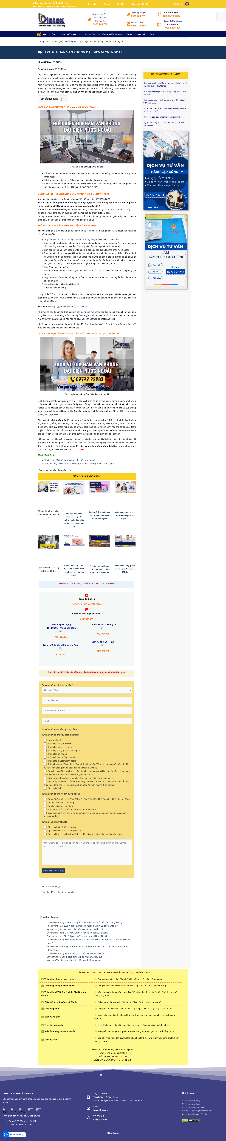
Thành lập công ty (50, 34)
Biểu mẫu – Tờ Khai (140, 4)
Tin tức (107, 4)
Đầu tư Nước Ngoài (68, 34)
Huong (50, 926)
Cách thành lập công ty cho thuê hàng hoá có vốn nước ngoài (99, 515)
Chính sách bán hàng (191, 1100)
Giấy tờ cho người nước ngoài (110, 34)
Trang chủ (43, 41)
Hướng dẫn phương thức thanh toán (197, 1111)
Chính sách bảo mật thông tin (194, 1114)
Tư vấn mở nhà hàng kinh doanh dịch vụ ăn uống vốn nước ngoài (99, 569)
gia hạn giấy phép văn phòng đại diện (91, 312)
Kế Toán (129, 34)
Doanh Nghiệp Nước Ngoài (63, 41)
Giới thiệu (91, 4)
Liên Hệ (152, 34)
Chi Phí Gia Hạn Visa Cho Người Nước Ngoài (86, 933)
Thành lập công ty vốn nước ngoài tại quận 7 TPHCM (125, 569)
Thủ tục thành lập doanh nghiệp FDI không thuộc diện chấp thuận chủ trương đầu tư (74, 520)
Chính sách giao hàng (191, 1104)
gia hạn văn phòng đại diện (58, 470)
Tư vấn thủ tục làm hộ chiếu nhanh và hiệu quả (81, 929)
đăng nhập (56, 892)
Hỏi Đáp (120, 4)
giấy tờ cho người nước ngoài (72, 408)
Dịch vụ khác (140, 34)
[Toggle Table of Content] (62, 99)
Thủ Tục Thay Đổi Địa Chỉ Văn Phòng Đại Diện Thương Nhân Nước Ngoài (79, 464)
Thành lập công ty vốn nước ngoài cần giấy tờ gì (48, 514)
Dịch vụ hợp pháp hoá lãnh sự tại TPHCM (67, 307)
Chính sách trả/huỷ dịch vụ (193, 1107)
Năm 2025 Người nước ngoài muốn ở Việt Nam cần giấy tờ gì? (94, 922)
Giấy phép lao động (87, 34)
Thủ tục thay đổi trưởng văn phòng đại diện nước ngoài (69, 460)
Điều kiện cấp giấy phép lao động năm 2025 (162, 117)
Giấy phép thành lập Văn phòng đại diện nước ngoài (68, 239)
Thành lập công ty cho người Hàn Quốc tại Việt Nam (125, 515)
